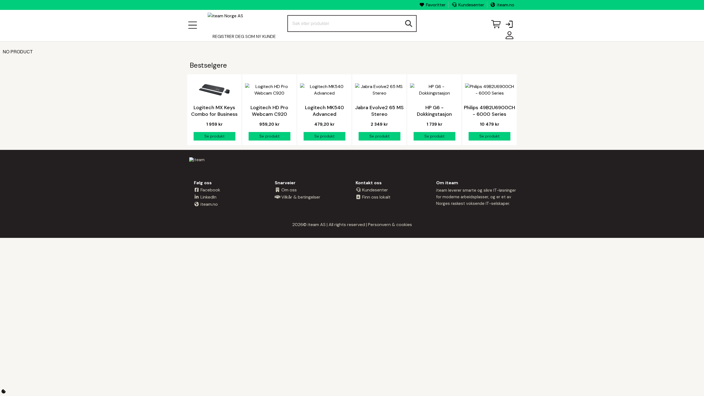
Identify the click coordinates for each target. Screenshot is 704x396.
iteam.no (505, 5)
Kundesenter (471, 5)
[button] (509, 25)
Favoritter (436, 5)
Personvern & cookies (390, 224)
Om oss (288, 190)
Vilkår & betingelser (300, 197)
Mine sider (508, 37)
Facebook (209, 190)
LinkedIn (207, 197)
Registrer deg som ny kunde (244, 36)
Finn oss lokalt (376, 197)
